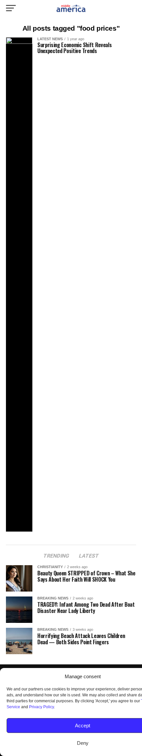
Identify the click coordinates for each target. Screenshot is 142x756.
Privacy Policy (41, 707)
